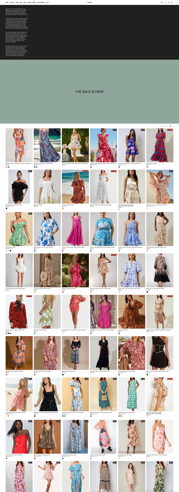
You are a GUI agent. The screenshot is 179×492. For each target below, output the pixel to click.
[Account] (168, 2)
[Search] (165, 2)
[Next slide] (30, 145)
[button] (166, 126)
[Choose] (30, 160)
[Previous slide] (8, 145)
